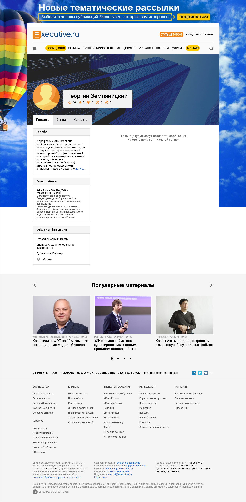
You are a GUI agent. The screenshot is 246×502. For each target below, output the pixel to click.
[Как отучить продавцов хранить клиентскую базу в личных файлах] (184, 315)
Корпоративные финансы (189, 393)
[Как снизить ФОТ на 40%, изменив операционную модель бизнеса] (61, 315)
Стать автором (171, 34)
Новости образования (45, 442)
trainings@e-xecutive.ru (133, 465)
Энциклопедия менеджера (154, 427)
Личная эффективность (81, 408)
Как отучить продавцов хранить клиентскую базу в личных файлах (184, 343)
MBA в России (111, 398)
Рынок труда (103, 337)
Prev (35, 285)
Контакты (81, 119)
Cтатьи (61, 119)
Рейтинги (109, 408)
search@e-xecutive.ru (128, 463)
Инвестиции (181, 408)
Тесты (107, 427)
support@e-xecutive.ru (120, 474)
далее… (80, 168)
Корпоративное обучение (118, 393)
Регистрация (204, 34)
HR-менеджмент (77, 393)
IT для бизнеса (147, 417)
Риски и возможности (187, 403)
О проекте (40, 372)
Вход (189, 34)
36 (86, 337)
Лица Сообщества (43, 393)
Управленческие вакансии (83, 417)
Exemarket (145, 422)
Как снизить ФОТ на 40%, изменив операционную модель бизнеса (60, 343)
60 (74, 102)
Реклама (67, 372)
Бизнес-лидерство (149, 393)
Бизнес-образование (98, 48)
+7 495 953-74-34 (194, 463)
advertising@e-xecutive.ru (119, 468)
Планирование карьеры (81, 412)
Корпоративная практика (50, 337)
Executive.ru (52, 468)
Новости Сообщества (44, 447)
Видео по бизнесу (114, 432)
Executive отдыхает (43, 412)
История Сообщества (44, 403)
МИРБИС (193, 48)
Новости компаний (43, 433)
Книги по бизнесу (113, 422)
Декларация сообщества (96, 372)
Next (211, 285)
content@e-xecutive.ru (118, 471)
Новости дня (40, 428)
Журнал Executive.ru (44, 408)
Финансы (146, 48)
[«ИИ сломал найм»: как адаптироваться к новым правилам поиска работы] (123, 315)
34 (186, 337)
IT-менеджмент (147, 403)
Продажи (162, 337)
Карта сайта (100, 477)
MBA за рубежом (113, 403)
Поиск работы (75, 398)
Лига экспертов (41, 398)
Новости (162, 48)
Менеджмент (126, 48)
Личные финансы (184, 398)
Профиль (42, 119)
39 (130, 337)
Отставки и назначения (46, 437)
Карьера (74, 48)
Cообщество (41, 387)
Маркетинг (145, 408)
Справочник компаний (80, 422)
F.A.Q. (54, 372)
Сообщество (56, 48)
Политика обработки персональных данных (57, 477)
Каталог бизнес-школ (115, 436)
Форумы (178, 48)
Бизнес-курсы (111, 412)
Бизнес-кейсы (111, 417)
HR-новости (39, 452)
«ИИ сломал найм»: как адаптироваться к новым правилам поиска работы (115, 345)
